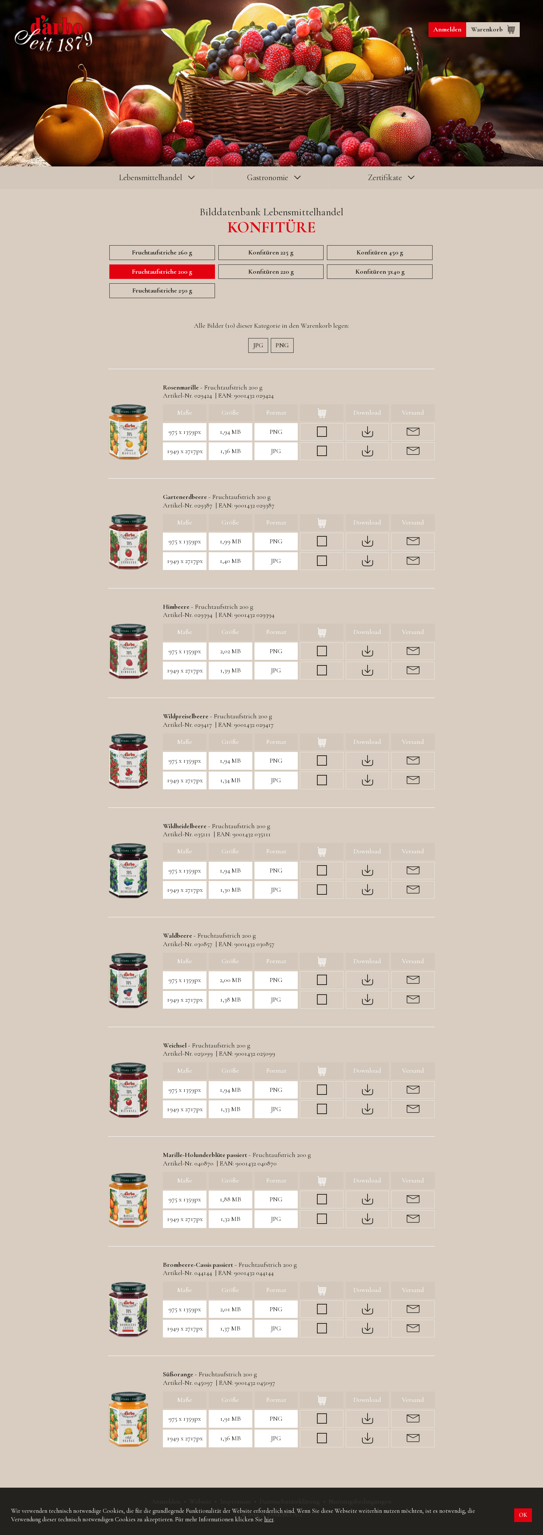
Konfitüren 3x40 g (379, 271)
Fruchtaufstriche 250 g (162, 290)
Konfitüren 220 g (271, 271)
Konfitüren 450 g (379, 252)
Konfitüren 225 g (270, 252)
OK (523, 1515)
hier (268, 1519)
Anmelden (447, 29)
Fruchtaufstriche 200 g (162, 271)
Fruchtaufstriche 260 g (162, 252)
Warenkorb (487, 29)
